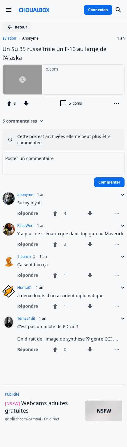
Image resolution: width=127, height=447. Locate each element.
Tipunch (24, 256)
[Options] (117, 103)
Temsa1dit (26, 318)
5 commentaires (19, 121)
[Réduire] (121, 194)
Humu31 (24, 287)
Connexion (98, 9)
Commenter (109, 182)
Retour (21, 27)
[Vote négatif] (26, 103)
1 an (121, 38)
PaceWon (25, 225)
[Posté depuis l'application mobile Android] (33, 256)
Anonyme (30, 38)
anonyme (25, 194)
